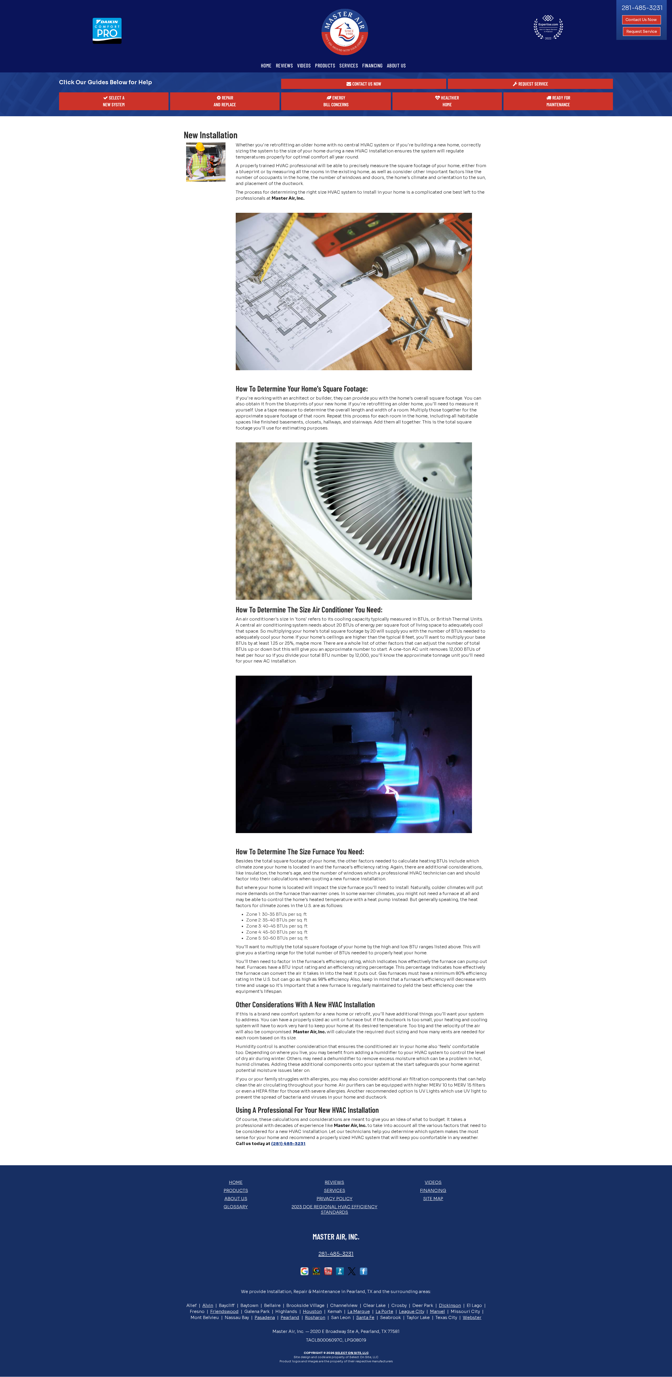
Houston (312, 1311)
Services (348, 65)
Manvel (437, 1311)
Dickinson (450, 1305)
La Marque (359, 1311)
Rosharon (315, 1317)
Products (325, 65)
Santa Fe (365, 1317)
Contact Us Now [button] (642, 19)
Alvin (207, 1305)
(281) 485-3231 (288, 1143)
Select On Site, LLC (352, 1353)
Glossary (236, 1207)
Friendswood (224, 1311)
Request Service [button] (641, 31)
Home (266, 65)
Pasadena (265, 1317)
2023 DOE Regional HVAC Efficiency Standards (334, 1209)
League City (411, 1311)
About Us (396, 65)
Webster (472, 1317)
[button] (363, 84)
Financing (372, 65)
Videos (304, 65)
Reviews (284, 65)
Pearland (290, 1317)
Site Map (433, 1198)
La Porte (384, 1311)
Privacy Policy (335, 1198)
